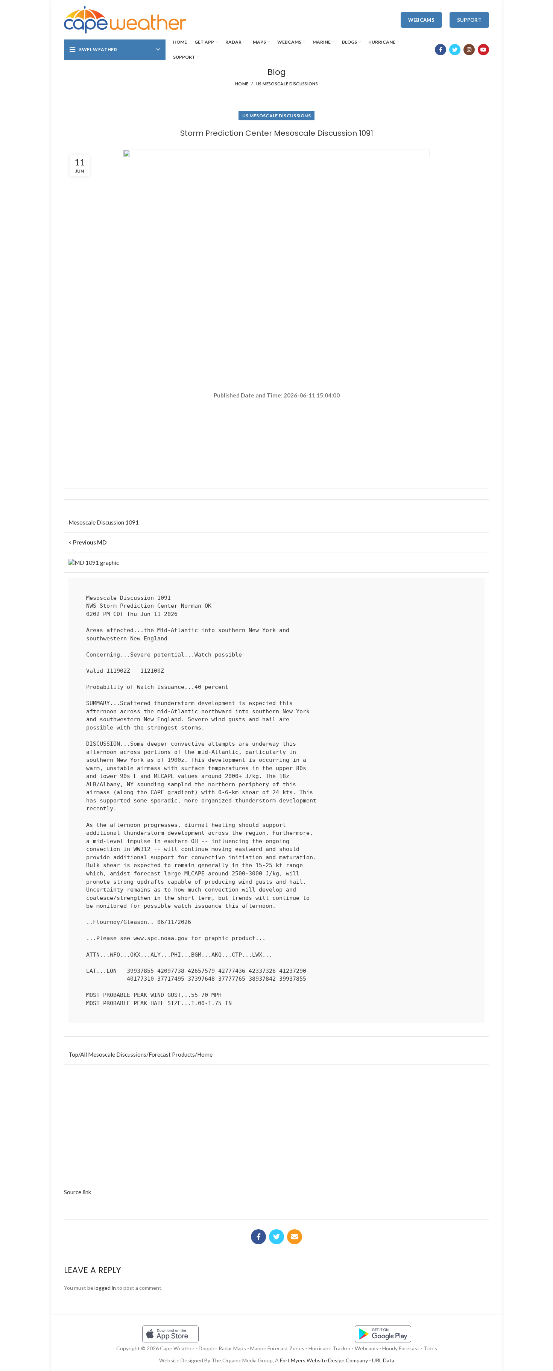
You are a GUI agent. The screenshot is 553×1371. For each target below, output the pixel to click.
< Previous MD (87, 542)
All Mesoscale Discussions (113, 1054)
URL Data (383, 1360)
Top (73, 1054)
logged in (105, 1288)
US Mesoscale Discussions (287, 83)
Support (469, 20)
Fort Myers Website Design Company (324, 1360)
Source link (77, 1192)
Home (241, 83)
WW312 (142, 849)
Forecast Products (172, 1054)
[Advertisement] (276, 426)
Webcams (421, 20)
